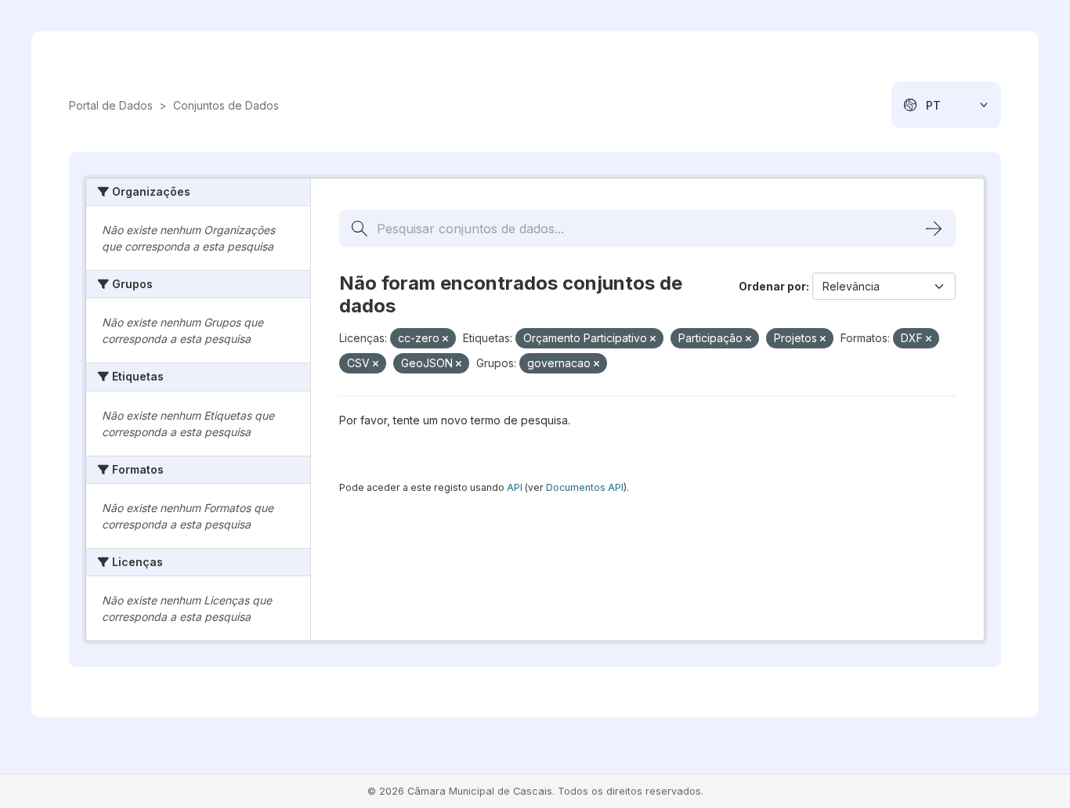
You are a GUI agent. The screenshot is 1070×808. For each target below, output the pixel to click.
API (514, 487)
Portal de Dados (111, 105)
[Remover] (445, 339)
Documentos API (585, 487)
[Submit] (933, 228)
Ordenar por (772, 286)
